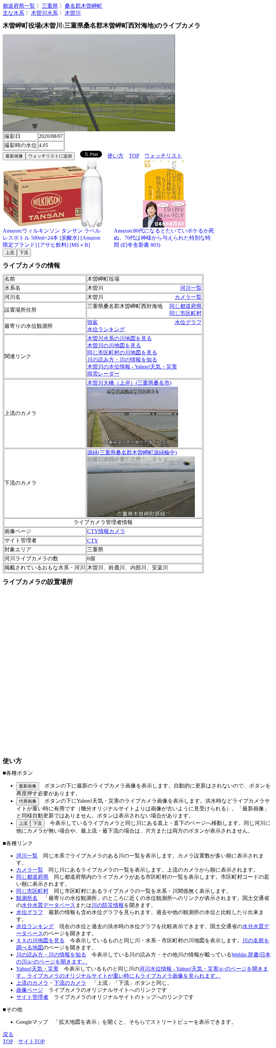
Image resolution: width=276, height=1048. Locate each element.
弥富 (92, 322)
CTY (92, 541)
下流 (24, 252)
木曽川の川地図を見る (114, 345)
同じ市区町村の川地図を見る (122, 352)
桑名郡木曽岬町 (83, 6)
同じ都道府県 (185, 306)
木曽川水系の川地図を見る (119, 338)
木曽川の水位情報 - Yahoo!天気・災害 (132, 367)
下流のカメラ (70, 983)
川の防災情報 (108, 905)
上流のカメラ (32, 983)
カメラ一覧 (188, 297)
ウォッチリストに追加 (50, 156)
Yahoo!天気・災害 (37, 969)
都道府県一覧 (19, 6)
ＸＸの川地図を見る (40, 940)
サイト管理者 (32, 997)
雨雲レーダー (103, 374)
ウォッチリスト (163, 156)
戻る (8, 1034)
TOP (134, 156)
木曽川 (73, 13)
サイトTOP (31, 1041)
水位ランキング (106, 329)
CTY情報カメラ (106, 531)
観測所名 (27, 898)
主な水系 (13, 13)
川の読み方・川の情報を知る (122, 359)
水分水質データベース (48, 905)
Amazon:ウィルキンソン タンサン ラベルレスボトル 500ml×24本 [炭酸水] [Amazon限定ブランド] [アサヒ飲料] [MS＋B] (51, 238)
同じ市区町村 (185, 313)
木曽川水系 (44, 13)
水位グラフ (188, 322)
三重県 (50, 6)
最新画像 (14, 156)
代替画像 (27, 801)
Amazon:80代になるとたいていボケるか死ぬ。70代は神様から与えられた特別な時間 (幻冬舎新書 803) (164, 238)
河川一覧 (191, 288)
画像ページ (29, 990)
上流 (9, 252)
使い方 (115, 156)
